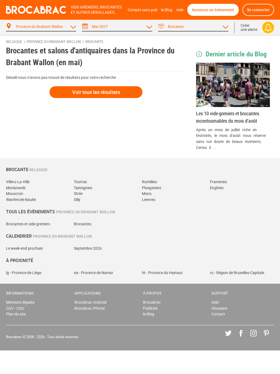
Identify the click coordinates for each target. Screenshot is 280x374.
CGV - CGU (15, 308)
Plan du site (16, 314)
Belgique (14, 41)
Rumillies (149, 181)
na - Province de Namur (93, 272)
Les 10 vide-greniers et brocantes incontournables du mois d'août (227, 117)
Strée (78, 193)
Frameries (218, 181)
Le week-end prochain (24, 248)
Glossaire (219, 308)
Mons (146, 193)
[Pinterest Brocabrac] (270, 337)
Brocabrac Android (90, 302)
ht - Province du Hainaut (162, 272)
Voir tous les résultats (96, 92)
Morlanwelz (16, 187)
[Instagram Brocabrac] (257, 337)
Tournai (80, 181)
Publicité (150, 308)
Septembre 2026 (88, 248)
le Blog (166, 9)
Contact (218, 314)
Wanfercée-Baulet (21, 199)
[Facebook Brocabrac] (245, 337)
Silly (77, 199)
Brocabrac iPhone (89, 308)
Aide (179, 9)
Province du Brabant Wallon (54, 41)
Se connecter (258, 9)
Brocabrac (152, 302)
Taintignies (83, 187)
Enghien (217, 187)
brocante (94, 41)
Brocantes (82, 223)
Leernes (148, 199)
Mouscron (14, 193)
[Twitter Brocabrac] (232, 337)
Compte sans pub (143, 9)
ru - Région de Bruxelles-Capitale (237, 272)
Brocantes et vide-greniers (28, 223)
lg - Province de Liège (23, 272)
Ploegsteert (151, 187)
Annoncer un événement (213, 9)
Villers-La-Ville (18, 181)
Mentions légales (20, 302)
